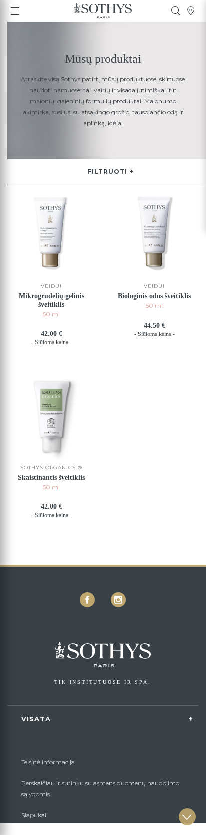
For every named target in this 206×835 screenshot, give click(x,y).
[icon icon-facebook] (87, 599)
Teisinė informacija (48, 762)
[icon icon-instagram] (118, 599)
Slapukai (34, 815)
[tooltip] (176, 11)
